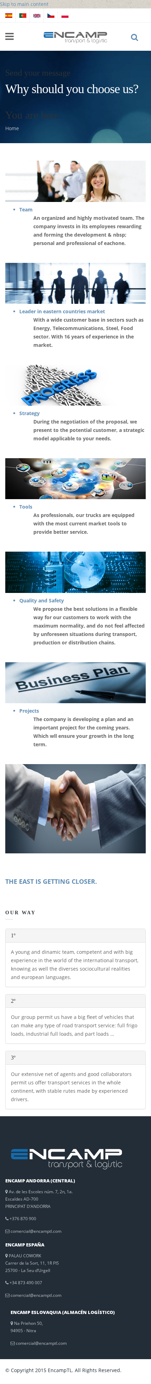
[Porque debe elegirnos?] (8, 15)
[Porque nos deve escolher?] (22, 15)
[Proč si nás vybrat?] (50, 15)
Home (12, 128)
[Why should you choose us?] (36, 15)
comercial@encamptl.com (36, 1231)
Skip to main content (24, 4)
